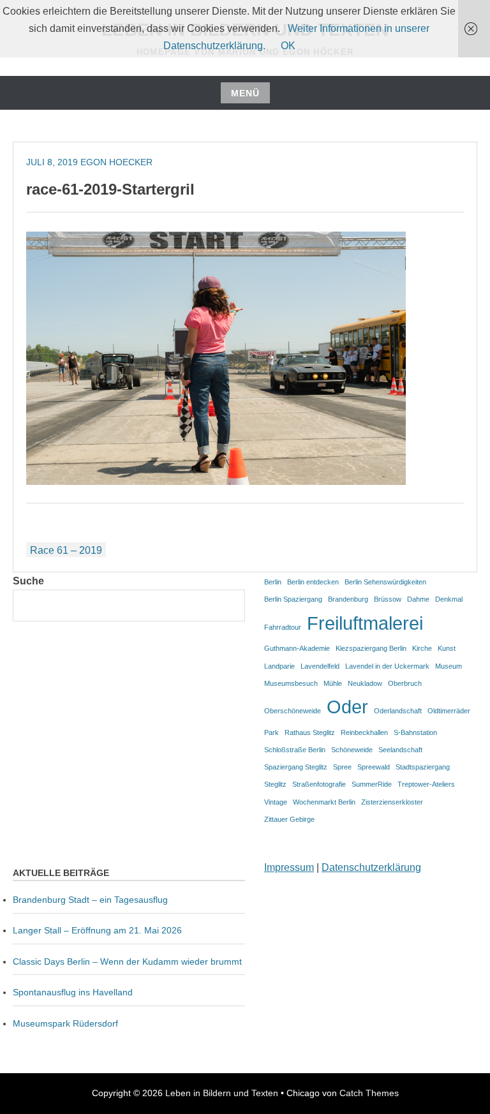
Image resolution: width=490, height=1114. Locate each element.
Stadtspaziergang (423, 767)
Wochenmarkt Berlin (324, 802)
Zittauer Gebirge (289, 819)
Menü (245, 93)
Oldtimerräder (448, 711)
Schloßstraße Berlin (294, 750)
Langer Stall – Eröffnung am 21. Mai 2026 (97, 930)
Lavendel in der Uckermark (387, 666)
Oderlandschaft (398, 711)
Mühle (332, 683)
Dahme (418, 599)
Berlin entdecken (313, 582)
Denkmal (449, 599)
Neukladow (365, 683)
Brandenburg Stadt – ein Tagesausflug (90, 900)
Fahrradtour (282, 627)
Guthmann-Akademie (297, 648)
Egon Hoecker (116, 162)
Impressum (289, 867)
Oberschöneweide (292, 711)
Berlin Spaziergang (293, 599)
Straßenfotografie (319, 784)
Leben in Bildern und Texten (221, 1093)
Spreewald (373, 767)
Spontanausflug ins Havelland (73, 992)
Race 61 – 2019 (66, 550)
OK (288, 45)
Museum (448, 666)
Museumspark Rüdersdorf (67, 1023)
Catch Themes (369, 1093)
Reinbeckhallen (364, 732)
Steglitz (275, 784)
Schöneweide (352, 750)
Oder (347, 706)
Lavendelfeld (320, 666)
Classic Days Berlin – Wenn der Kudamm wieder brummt (127, 961)
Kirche (422, 648)
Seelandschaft (400, 750)
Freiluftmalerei (365, 623)
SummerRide (372, 784)
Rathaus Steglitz (310, 732)
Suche (28, 581)
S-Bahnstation (415, 732)
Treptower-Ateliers (426, 784)
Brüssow (387, 599)
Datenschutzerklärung (371, 867)
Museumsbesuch (291, 683)
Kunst (447, 648)
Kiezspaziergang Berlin (371, 648)
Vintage (275, 802)
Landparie (279, 666)
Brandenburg (348, 599)
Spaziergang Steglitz (295, 767)
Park (271, 732)
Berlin (272, 582)
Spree (342, 767)
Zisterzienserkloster (392, 802)
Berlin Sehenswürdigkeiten (385, 582)
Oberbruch (405, 683)
